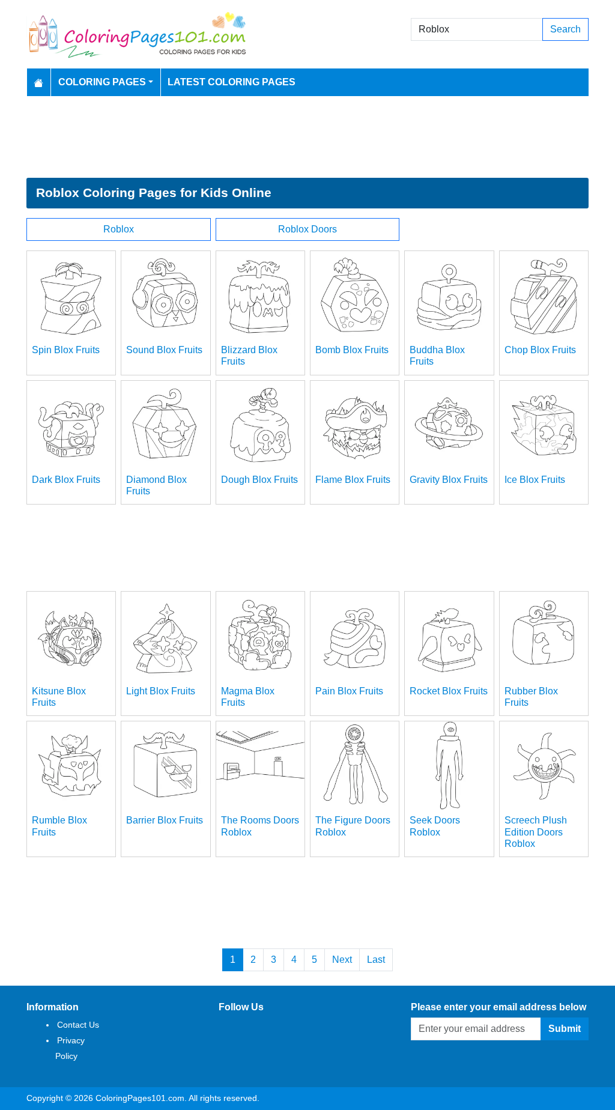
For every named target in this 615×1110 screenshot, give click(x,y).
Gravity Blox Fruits (449, 480)
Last (376, 959)
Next (342, 959)
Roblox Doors (307, 229)
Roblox (118, 229)
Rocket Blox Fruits (449, 691)
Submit (564, 1029)
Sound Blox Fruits (164, 350)
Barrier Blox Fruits (164, 820)
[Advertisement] (307, 137)
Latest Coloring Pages (231, 82)
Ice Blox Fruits (534, 480)
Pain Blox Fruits (349, 691)
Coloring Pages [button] (102, 82)
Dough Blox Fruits (259, 480)
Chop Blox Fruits (540, 350)
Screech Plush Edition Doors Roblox (535, 831)
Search (565, 29)
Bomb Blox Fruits (352, 350)
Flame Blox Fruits (352, 480)
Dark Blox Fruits (66, 480)
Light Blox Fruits (160, 691)
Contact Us (78, 1025)
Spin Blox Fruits (66, 350)
